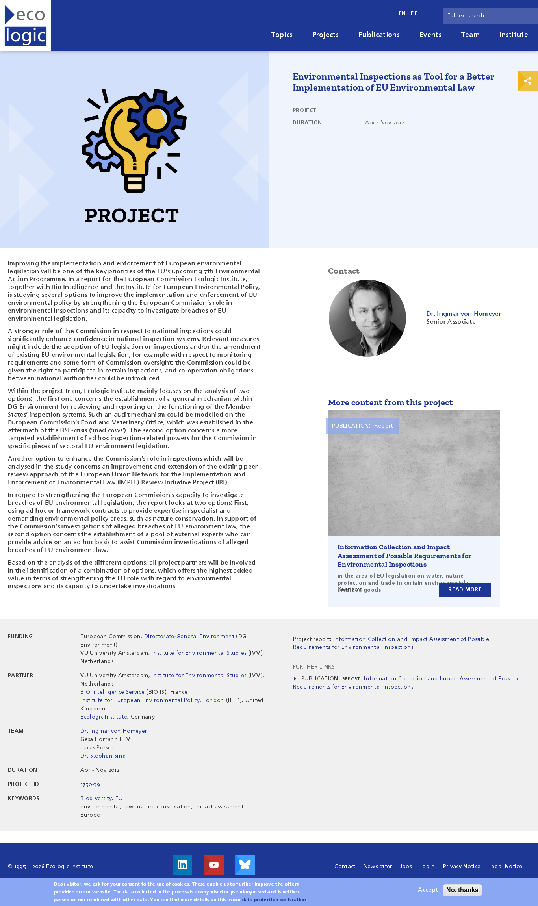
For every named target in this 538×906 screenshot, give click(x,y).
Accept (428, 890)
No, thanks (462, 890)
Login (427, 866)
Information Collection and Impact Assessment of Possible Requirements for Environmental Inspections (405, 556)
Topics (282, 35)
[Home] (25, 25)
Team (470, 35)
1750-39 (90, 784)
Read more (465, 590)
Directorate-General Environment (189, 636)
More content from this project (390, 402)
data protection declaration (274, 900)
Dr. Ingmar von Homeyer (113, 731)
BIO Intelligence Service (112, 692)
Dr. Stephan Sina (103, 756)
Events (430, 35)
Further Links (314, 667)
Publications (379, 35)
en (402, 14)
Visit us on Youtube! (214, 865)
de (414, 14)
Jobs (406, 866)
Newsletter (378, 866)
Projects (325, 35)
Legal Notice (505, 866)
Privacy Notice (461, 866)
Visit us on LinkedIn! (182, 865)
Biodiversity (96, 798)
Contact (344, 866)
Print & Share (528, 81)
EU (119, 798)
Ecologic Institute (103, 717)
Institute (513, 35)
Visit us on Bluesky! (245, 865)
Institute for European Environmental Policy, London (152, 700)
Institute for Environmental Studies (199, 653)
